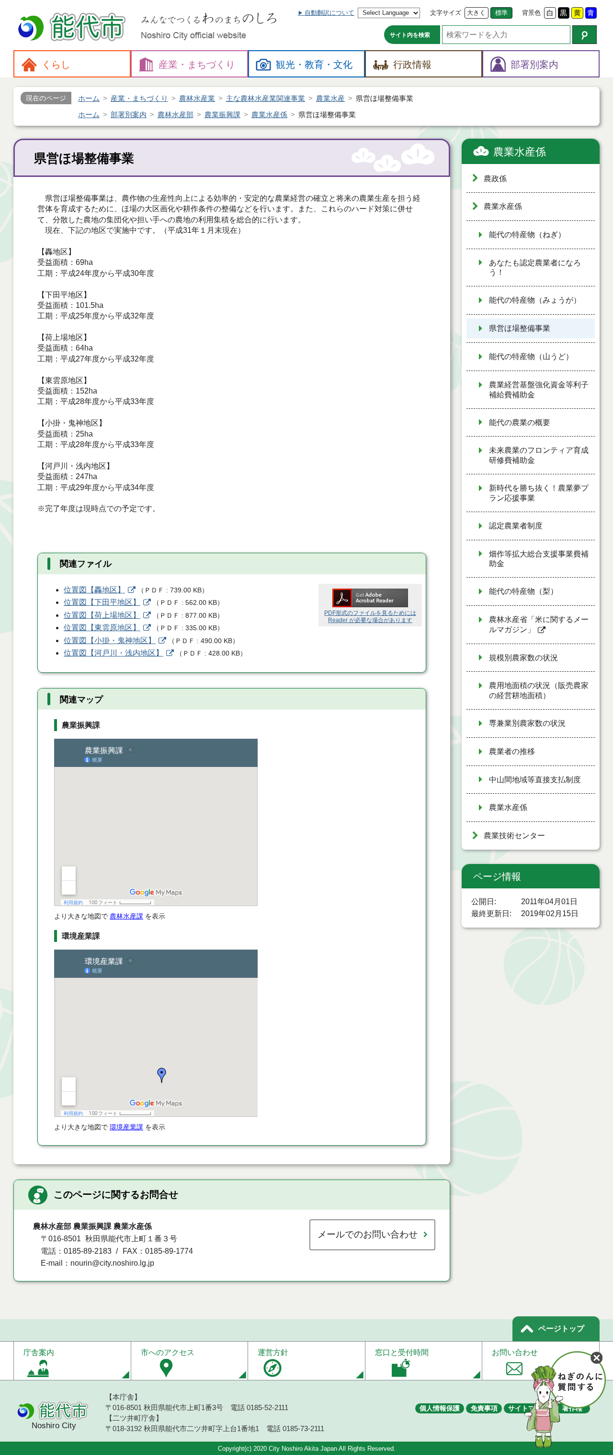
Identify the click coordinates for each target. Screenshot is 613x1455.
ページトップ (561, 1328)
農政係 (495, 179)
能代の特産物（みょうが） (535, 300)
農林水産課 (126, 916)
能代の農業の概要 (519, 422)
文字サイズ (445, 12)
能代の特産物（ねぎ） (527, 234)
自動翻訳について (329, 12)
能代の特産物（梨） (523, 591)
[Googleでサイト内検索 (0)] (584, 34)
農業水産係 (519, 152)
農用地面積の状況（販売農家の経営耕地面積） (539, 690)
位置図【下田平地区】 (102, 602)
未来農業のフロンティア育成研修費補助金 (539, 455)
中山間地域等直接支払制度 (535, 780)
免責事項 (484, 1408)
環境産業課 (126, 1127)
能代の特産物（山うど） (531, 356)
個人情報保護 (440, 1408)
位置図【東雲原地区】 (102, 628)
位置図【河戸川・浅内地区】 (113, 653)
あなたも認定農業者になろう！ (535, 268)
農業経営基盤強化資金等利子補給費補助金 (539, 390)
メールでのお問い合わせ (368, 1234)
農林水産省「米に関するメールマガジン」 (539, 624)
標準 (501, 12)
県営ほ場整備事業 (519, 328)
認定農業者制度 (516, 526)
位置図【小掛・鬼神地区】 (110, 640)
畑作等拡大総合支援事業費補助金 (539, 559)
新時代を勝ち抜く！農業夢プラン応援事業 (539, 493)
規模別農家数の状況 (523, 658)
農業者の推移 (512, 751)
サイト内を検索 (410, 35)
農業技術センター (514, 835)
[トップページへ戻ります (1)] (73, 28)
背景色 (531, 12)
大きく (476, 12)
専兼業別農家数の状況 (527, 723)
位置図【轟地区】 (94, 590)
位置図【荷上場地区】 (102, 615)
